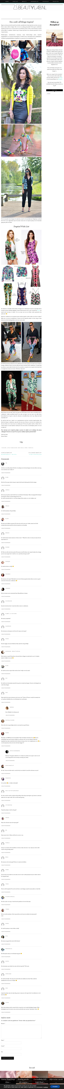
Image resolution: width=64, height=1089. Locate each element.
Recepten (56, 1)
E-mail (3, 1046)
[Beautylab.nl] (32, 7)
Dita (6, 936)
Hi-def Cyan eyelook (35, 453)
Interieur (46, 1)
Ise (6, 463)
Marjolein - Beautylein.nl (12, 651)
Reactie (3, 1023)
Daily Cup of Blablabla (12, 790)
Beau (6, 857)
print (26, 447)
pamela (7, 842)
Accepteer (55, 1086)
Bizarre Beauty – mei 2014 (9, 453)
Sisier (7, 869)
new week (21, 447)
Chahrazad (8, 601)
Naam (2, 1040)
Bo (6, 830)
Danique (7, 561)
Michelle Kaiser (9, 720)
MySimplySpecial (10, 896)
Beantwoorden (6, 472)
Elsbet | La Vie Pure (11, 613)
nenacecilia (8, 948)
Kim (6, 678)
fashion (4, 447)
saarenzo (8, 626)
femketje (8, 778)
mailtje (60, 77)
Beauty (24, 1)
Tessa (7, 883)
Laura (7, 1002)
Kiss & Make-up (9, 765)
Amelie (7, 817)
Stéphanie (8, 973)
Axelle (7, 505)
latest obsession (12, 447)
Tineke (7, 909)
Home (7, 1)
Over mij (15, 1)
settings (46, 1087)
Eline (6, 665)
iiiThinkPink (8, 805)
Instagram (60, 79)
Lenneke (7, 588)
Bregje (7, 532)
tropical (30, 447)
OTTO (38, 310)
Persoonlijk (34, 1)
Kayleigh (7, 574)
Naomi (7, 923)
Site (2, 1051)
